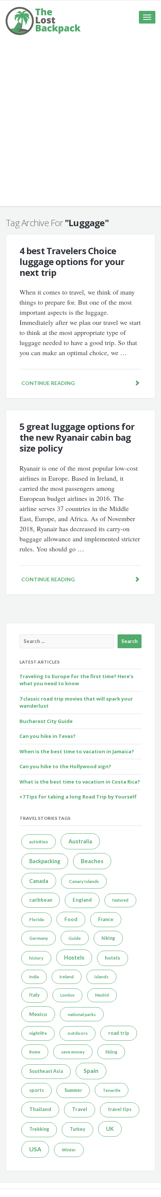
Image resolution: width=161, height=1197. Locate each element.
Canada (38, 881)
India (34, 976)
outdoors (77, 1033)
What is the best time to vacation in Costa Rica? (79, 781)
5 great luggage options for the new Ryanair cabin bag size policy (76, 437)
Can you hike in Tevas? (47, 736)
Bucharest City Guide (46, 721)
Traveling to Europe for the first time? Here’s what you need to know (76, 680)
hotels (112, 958)
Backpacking (44, 861)
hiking (108, 938)
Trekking (39, 1129)
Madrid (102, 995)
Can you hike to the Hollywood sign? (65, 766)
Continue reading (48, 383)
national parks (82, 1014)
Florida (36, 919)
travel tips (119, 1109)
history (36, 958)
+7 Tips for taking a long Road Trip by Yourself (78, 796)
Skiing (111, 1051)
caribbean (40, 900)
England (82, 900)
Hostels (74, 957)
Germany (38, 938)
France (105, 919)
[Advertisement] (80, 125)
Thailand (40, 1109)
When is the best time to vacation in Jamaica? (76, 751)
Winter (69, 1149)
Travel (79, 1109)
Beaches (92, 861)
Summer (73, 1090)
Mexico (38, 1014)
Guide (75, 938)
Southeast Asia (46, 1071)
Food (71, 919)
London (67, 995)
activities (38, 841)
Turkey (77, 1129)
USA (35, 1149)
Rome (34, 1051)
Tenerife (112, 1090)
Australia (80, 841)
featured (120, 900)
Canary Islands (84, 881)
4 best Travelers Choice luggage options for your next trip (72, 261)
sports (36, 1090)
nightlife (38, 1033)
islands (101, 976)
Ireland (67, 976)
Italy (34, 995)
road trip (118, 1033)
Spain (90, 1070)
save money (73, 1051)
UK (110, 1129)
